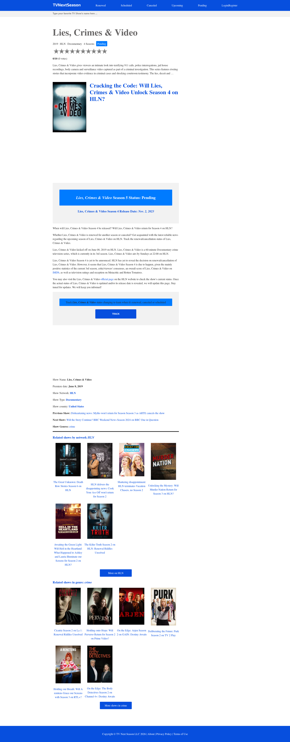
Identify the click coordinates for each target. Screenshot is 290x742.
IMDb (56, 272)
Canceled (152, 5)
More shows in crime (116, 705)
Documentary (74, 400)
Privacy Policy (164, 734)
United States (76, 406)
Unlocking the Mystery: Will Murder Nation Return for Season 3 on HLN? (163, 489)
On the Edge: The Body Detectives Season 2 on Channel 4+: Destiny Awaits (100, 692)
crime (72, 426)
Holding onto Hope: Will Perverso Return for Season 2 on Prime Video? (100, 634)
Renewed (101, 5)
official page (107, 279)
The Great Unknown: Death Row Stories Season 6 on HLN (68, 486)
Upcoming (177, 5)
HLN (73, 393)
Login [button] (225, 5)
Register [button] (233, 5)
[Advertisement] (116, 156)
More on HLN (116, 573)
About (151, 734)
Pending (202, 5)
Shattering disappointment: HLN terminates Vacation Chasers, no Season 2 (132, 486)
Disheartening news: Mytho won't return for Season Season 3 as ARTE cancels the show (118, 413)
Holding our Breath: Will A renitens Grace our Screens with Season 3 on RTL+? (68, 693)
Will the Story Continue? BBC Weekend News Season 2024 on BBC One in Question (112, 419)
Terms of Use (181, 734)
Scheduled (126, 5)
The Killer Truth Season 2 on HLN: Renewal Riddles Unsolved (99, 548)
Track (115, 314)
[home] (67, 5)
